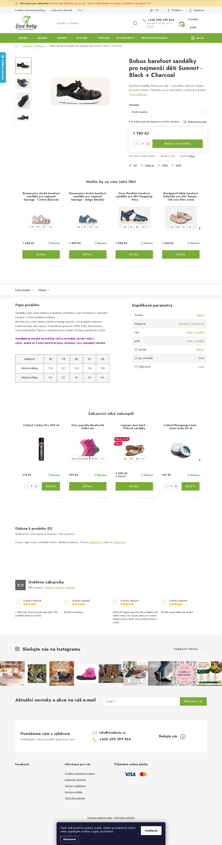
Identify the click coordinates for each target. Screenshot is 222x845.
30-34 (94, 458)
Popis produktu (22, 289)
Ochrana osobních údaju (99, 817)
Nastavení (69, 839)
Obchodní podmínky (75, 798)
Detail (41, 254)
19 (32, 226)
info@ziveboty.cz (112, 732)
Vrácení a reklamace (75, 786)
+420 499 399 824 (160, 20)
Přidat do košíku (177, 143)
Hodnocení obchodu (61, 10)
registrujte (119, 542)
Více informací (138, 94)
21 (44, 226)
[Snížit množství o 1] (137, 144)
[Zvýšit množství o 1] (148, 144)
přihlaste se (95, 542)
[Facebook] (182, 736)
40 (137, 458)
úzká (189, 341)
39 (131, 458)
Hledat (135, 23)
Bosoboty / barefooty (191, 324)
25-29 (85, 458)
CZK (156, 10)
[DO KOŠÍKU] (51, 486)
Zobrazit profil (186, 649)
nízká (201, 367)
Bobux (192, 156)
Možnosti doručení (197, 121)
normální (199, 332)
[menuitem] (24, 38)
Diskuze (42, 289)
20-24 (75, 458)
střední (200, 349)
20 (38, 226)
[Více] (197, 38)
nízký (189, 332)
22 (90, 226)
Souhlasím (151, 830)
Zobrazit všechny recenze (60, 587)
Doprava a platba (73, 792)
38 (125, 458)
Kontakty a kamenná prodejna (30, 10)
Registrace (199, 10)
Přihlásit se (193, 701)
